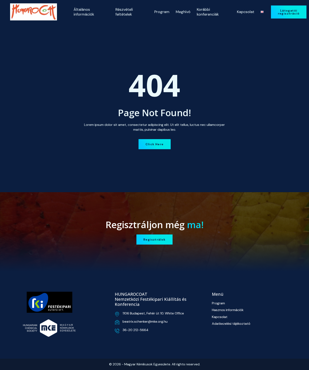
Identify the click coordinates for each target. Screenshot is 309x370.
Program (161, 11)
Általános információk (84, 12)
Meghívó (183, 11)
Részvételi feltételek (124, 12)
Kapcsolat (245, 11)
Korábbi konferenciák (208, 12)
